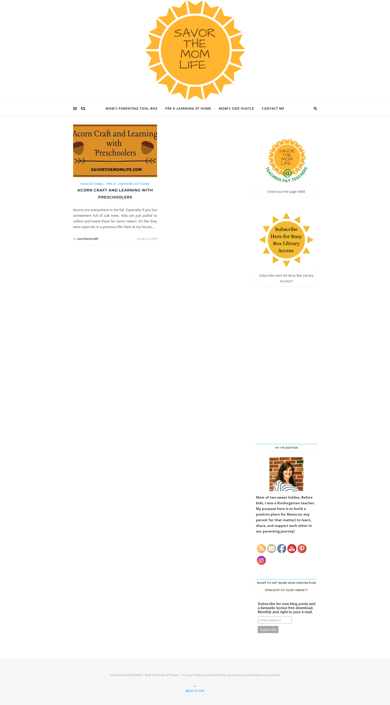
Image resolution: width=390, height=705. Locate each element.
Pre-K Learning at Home (188, 108)
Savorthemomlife (87, 239)
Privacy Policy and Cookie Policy (204, 675)
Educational (92, 184)
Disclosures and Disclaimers (245, 675)
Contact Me (273, 108)
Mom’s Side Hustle (236, 108)
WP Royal (172, 675)
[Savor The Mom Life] (195, 50)
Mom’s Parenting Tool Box (132, 108)
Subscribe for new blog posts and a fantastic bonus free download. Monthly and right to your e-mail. (287, 608)
